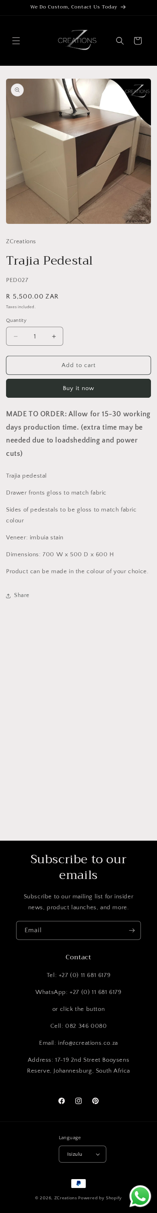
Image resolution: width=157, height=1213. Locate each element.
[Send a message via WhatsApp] (140, 1196)
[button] (16, 41)
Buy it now (78, 388)
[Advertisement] (78, 746)
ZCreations (65, 1198)
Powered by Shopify (100, 1198)
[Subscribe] (131, 930)
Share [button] (21, 595)
